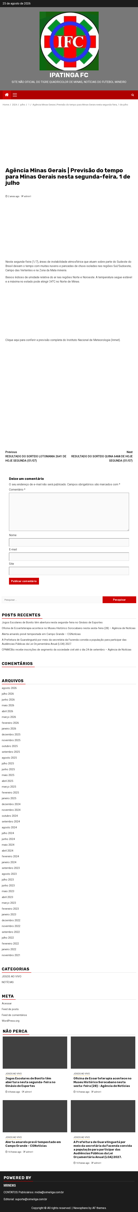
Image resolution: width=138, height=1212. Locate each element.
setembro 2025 (11, 751)
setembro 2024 (11, 821)
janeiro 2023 (9, 914)
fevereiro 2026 (10, 722)
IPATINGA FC (69, 75)
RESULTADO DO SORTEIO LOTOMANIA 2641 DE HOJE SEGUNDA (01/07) (35, 456)
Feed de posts (10, 1009)
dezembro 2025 (11, 734)
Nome (13, 535)
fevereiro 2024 (10, 856)
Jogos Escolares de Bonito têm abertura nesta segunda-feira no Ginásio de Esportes (52, 622)
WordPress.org (10, 1020)
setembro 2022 (11, 932)
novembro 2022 (11, 926)
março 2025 (9, 786)
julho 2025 (8, 763)
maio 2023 (8, 891)
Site (11, 563)
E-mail (13, 549)
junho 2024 (8, 839)
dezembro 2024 (11, 804)
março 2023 (9, 902)
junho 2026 (8, 699)
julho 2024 (8, 833)
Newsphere (80, 1208)
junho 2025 (8, 769)
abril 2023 (7, 897)
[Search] (132, 94)
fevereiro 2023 (10, 908)
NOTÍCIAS (8, 982)
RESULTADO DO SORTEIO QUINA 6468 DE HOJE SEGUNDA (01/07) (102, 456)
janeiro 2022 (9, 949)
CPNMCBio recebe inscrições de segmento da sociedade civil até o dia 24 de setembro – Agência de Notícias (66, 649)
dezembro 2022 (11, 920)
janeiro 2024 (9, 862)
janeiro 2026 (9, 728)
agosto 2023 (9, 873)
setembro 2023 (11, 868)
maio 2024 (8, 844)
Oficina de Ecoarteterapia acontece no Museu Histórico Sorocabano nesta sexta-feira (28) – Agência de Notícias (68, 628)
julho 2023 (8, 879)
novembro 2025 (11, 740)
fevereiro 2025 (10, 792)
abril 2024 (7, 850)
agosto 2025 (9, 757)
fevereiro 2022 (10, 943)
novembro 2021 (11, 955)
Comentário (17, 489)
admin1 (27, 196)
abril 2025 (7, 781)
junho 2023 (8, 885)
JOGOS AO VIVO (11, 976)
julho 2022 (8, 937)
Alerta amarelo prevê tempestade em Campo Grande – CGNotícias (41, 634)
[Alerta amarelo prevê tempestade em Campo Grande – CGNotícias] (35, 1116)
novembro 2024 (11, 810)
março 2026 (9, 717)
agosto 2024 (9, 827)
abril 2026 (7, 711)
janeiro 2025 (9, 798)
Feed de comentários (14, 1015)
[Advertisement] (69, 136)
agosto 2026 (9, 688)
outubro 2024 (10, 815)
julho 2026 (8, 693)
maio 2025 (8, 775)
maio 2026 (8, 705)
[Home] (7, 95)
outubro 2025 (10, 746)
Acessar (7, 1003)
